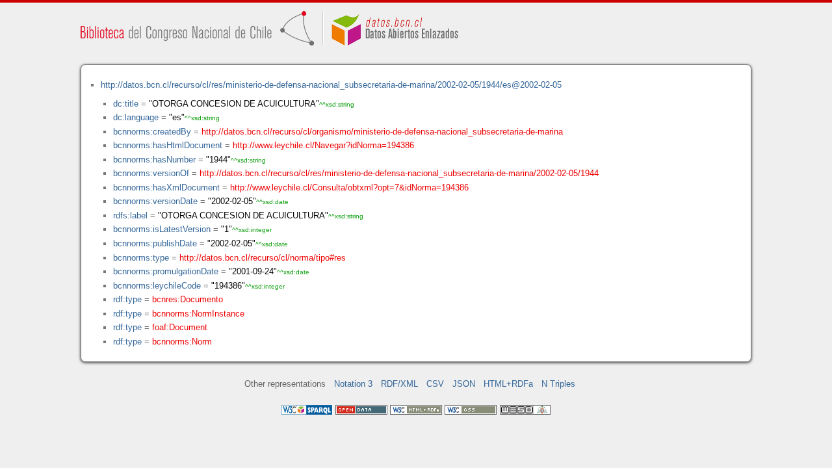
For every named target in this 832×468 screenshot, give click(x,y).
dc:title (125, 104)
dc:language (136, 117)
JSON (463, 384)
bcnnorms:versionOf (151, 173)
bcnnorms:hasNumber (154, 159)
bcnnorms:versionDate (155, 201)
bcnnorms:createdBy (152, 131)
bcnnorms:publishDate (155, 243)
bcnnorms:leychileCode (157, 286)
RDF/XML (399, 384)
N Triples (558, 384)
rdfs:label (130, 215)
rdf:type (127, 299)
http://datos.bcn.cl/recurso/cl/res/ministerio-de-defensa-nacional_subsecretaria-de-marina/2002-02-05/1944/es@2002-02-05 (331, 85)
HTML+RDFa (508, 384)
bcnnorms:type (141, 258)
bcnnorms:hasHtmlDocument (167, 145)
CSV (435, 384)
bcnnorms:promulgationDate (165, 271)
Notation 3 (353, 384)
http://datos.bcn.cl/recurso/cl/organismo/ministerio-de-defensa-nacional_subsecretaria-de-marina (382, 131)
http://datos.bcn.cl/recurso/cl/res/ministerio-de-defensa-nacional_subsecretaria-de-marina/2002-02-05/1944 (399, 173)
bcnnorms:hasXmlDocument (166, 187)
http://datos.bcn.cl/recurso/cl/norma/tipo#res (262, 258)
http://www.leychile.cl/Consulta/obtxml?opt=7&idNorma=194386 (349, 187)
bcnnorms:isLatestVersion (162, 229)
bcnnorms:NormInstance (198, 313)
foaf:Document (179, 327)
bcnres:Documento (187, 299)
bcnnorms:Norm (182, 341)
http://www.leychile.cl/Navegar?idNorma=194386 (323, 145)
